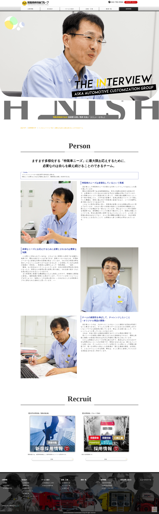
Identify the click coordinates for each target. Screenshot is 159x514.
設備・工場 (89, 9)
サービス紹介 (69, 9)
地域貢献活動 (8, 488)
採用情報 (128, 9)
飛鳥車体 (26, 485)
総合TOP (23, 128)
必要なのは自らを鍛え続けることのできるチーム (69, 128)
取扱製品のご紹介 (49, 483)
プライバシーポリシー (9, 505)
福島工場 (66, 488)
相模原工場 (67, 483)
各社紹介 (50, 9)
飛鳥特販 (26, 483)
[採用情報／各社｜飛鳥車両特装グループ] (106, 433)
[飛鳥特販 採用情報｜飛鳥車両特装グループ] (52, 433)
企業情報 (30, 9)
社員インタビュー (108, 488)
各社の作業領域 (48, 485)
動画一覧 (109, 9)
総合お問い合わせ (131, 2)
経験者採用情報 (107, 485)
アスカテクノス (28, 491)
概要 (5, 483)
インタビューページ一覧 (46, 128)
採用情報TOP (32, 128)
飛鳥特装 (26, 488)
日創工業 (26, 493)
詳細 (52, 459)
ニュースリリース (145, 480)
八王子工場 (67, 485)
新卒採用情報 (107, 483)
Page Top (154, 510)
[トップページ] (49, 3)
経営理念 (6, 485)
